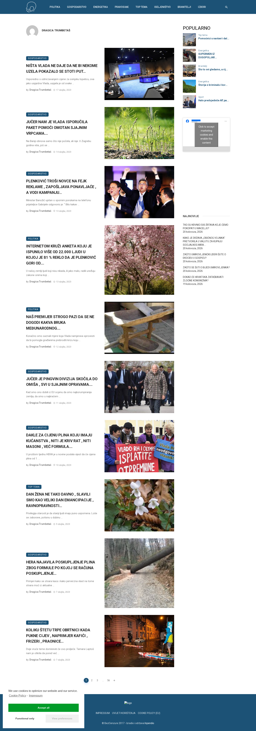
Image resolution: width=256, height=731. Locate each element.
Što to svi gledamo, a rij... (213, 69)
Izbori (202, 7)
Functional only (24, 718)
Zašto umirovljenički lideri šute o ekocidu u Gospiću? (204, 256)
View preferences (62, 718)
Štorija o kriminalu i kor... (212, 85)
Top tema (141, 7)
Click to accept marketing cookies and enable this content (206, 134)
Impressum (35, 695)
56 (108, 680)
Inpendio (149, 723)
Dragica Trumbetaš (56, 30)
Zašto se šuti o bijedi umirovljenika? (206, 267)
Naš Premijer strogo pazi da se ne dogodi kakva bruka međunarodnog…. (60, 322)
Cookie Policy (17, 695)
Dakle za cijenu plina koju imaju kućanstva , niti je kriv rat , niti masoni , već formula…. (59, 441)
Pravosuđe (122, 7)
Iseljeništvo (162, 7)
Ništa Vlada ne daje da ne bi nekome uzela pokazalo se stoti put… (62, 69)
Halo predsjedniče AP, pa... (213, 100)
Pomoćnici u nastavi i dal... (213, 38)
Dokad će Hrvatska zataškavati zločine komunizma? (203, 279)
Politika (55, 7)
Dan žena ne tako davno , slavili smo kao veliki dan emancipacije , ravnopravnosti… (60, 500)
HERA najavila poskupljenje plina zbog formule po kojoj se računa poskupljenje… (60, 568)
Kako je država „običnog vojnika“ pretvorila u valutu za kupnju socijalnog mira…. (204, 241)
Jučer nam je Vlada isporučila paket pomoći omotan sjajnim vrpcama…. (57, 128)
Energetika (100, 7)
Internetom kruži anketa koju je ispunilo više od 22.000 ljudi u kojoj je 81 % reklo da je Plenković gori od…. (61, 254)
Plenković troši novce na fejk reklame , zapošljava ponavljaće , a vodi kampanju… (61, 187)
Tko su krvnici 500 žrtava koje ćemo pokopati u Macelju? (205, 226)
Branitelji (184, 7)
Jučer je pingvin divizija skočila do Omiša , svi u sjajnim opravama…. (62, 382)
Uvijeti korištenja (123, 713)
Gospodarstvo (76, 7)
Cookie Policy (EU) (149, 713)
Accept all (43, 707)
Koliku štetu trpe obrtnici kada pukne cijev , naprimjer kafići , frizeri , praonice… (58, 636)
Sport (201, 97)
